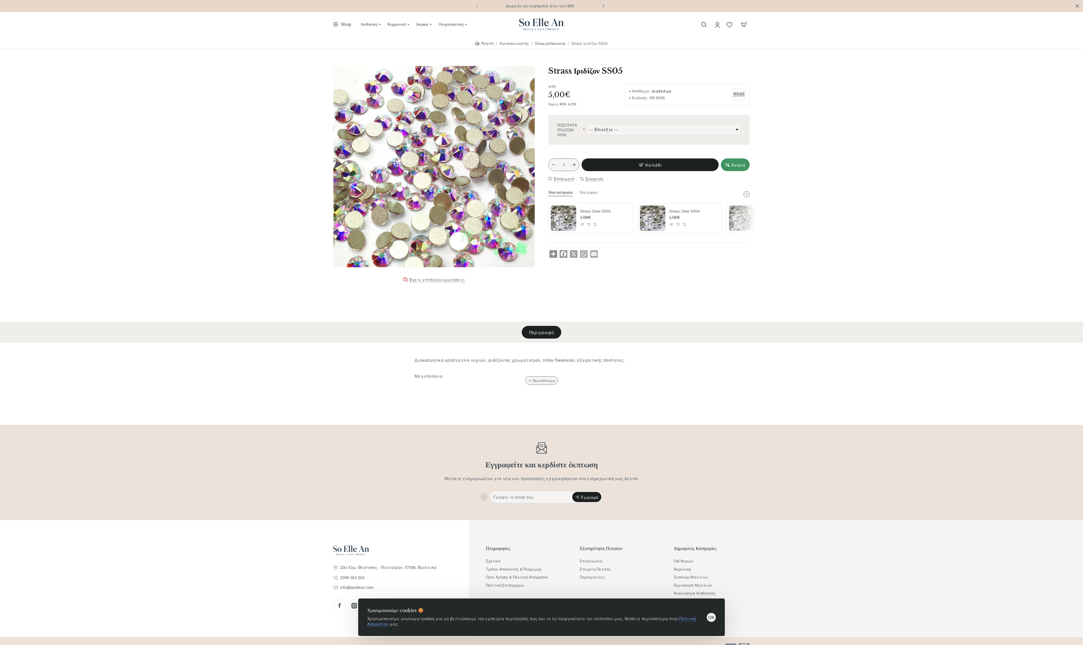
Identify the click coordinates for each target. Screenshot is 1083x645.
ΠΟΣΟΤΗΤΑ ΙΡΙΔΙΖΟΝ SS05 (567, 130)
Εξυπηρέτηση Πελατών (601, 548)
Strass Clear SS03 (595, 211)
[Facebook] (339, 605)
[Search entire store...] (704, 24)
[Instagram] (354, 605)
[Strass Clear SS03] (563, 218)
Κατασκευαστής (514, 43)
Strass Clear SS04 (684, 211)
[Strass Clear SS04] (652, 218)
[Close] (1077, 6)
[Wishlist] (730, 24)
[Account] (718, 24)
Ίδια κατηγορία (560, 192)
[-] (553, 165)
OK (711, 617)
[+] (574, 165)
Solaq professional (550, 43)
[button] (603, 5)
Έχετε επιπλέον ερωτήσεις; (437, 279)
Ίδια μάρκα (588, 192)
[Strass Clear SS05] (741, 218)
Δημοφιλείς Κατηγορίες (695, 548)
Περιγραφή (541, 332)
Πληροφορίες (498, 548)
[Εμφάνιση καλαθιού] (744, 24)
